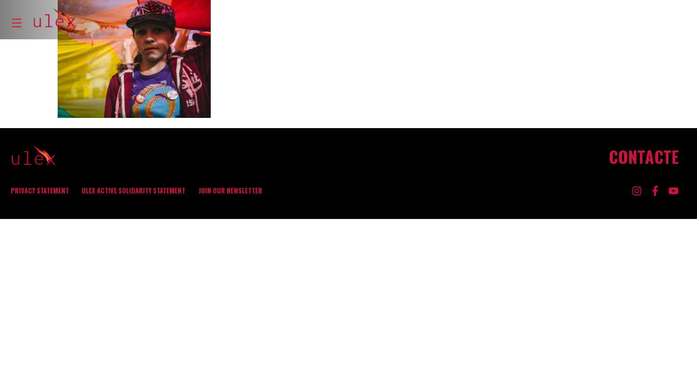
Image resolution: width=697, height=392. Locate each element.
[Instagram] (637, 191)
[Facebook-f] (655, 191)
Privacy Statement (40, 190)
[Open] (17, 23)
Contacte (644, 156)
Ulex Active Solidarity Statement (133, 190)
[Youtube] (673, 191)
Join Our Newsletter (230, 190)
